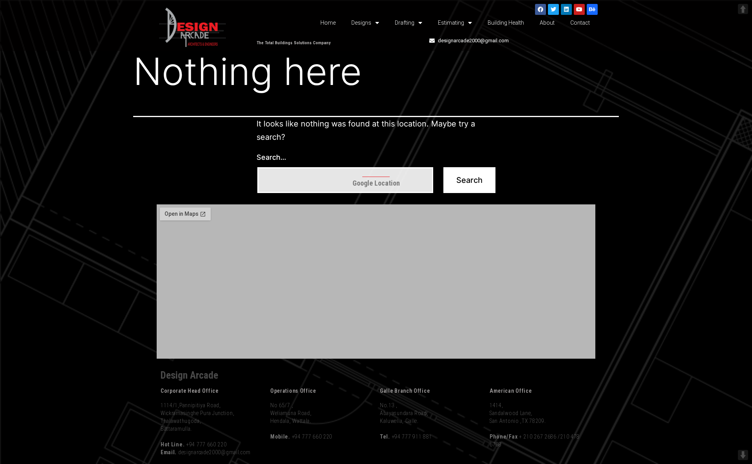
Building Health (506, 23)
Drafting (404, 23)
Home (328, 23)
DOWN (743, 455)
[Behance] (592, 9)
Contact (580, 23)
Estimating (451, 23)
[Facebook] (540, 9)
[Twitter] (553, 9)
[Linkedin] (566, 9)
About (547, 23)
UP (743, 9)
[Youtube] (579, 9)
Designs (361, 23)
